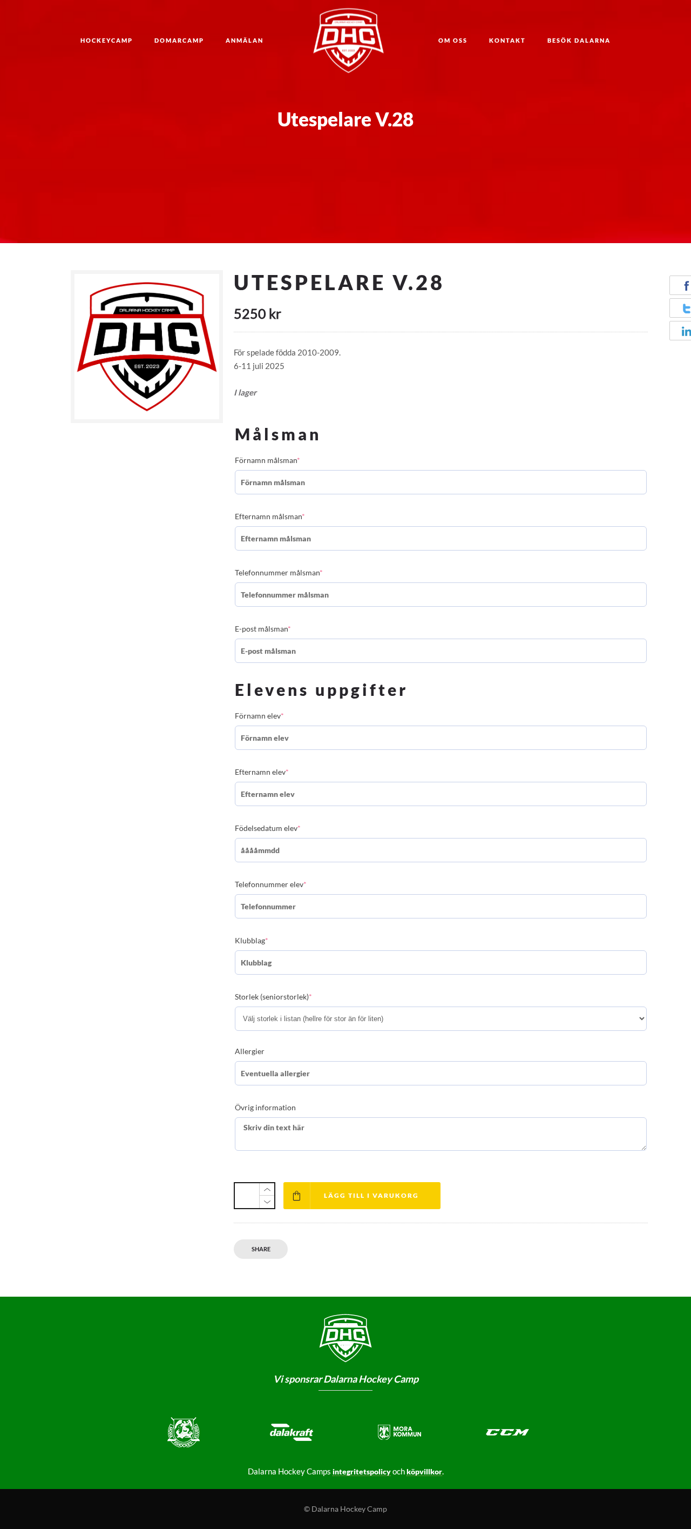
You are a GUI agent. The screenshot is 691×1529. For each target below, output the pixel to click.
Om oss (453, 40)
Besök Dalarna (579, 40)
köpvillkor (424, 1471)
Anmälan (244, 40)
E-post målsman (263, 628)
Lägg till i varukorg (371, 1195)
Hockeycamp (106, 40)
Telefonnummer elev (271, 884)
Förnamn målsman (267, 460)
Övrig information (265, 1107)
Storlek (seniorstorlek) (273, 996)
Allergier (250, 1051)
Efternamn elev (262, 771)
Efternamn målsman (270, 516)
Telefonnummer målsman (279, 572)
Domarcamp (179, 40)
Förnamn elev (259, 715)
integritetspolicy (362, 1471)
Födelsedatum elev (268, 828)
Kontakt (507, 40)
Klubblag (251, 940)
